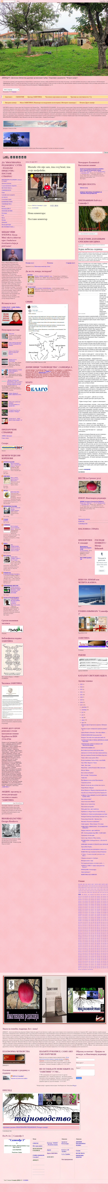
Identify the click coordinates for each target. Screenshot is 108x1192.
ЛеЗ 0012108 (91, 933)
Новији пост (30, 263)
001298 (90, 886)
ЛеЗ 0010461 (85, 910)
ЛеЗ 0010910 (104, 914)
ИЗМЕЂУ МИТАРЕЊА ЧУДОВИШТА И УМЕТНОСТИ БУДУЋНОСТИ (91, 192)
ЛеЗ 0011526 (97, 928)
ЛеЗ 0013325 (91, 946)
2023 (81, 689)
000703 (89, 884)
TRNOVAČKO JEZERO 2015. (88, 748)
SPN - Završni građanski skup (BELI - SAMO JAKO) (93, 833)
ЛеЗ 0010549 (104, 910)
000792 (79, 886)
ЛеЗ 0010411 (97, 896)
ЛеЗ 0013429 (97, 950)
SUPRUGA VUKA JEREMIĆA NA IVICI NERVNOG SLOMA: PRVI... (94, 795)
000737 (92, 884)
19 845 (94, 887)
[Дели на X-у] (54, 205)
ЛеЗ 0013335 (104, 946)
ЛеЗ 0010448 (97, 906)
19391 (85, 892)
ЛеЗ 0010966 (104, 919)
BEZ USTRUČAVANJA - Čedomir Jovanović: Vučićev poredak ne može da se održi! (15, 547)
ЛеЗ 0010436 (85, 902)
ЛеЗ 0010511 (97, 910)
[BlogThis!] (52, 205)
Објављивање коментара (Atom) (42, 266)
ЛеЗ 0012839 (104, 938)
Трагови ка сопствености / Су (81, 97)
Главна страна (5, 438)
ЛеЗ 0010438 (97, 902)
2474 (101, 892)
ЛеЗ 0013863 (104, 956)
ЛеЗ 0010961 (104, 917)
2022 (81, 692)
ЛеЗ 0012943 (97, 943)
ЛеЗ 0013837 (85, 956)
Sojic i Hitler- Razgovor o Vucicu (89, 762)
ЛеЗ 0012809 (97, 936)
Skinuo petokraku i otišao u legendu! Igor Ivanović (16, 465)
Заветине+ (8, 97)
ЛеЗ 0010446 (85, 906)
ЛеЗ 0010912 (85, 915)
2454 (96, 892)
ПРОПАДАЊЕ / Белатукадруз (88, 869)
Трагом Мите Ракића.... (87, 846)
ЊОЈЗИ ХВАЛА (80, 1153)
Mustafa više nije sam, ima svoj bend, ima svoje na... (93, 785)
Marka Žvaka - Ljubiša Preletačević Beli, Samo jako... (93, 767)
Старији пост (70, 263)
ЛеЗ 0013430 (104, 950)
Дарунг (49, 1150)
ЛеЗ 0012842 (85, 940)
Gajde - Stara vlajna (85, 765)
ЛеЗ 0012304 (91, 935)
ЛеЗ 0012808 (91, 936)
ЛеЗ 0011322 (97, 925)
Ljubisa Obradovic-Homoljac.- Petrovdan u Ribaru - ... (94, 732)
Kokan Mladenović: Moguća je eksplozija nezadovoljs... (94, 790)
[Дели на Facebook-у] (56, 205)
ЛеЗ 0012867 (97, 941)
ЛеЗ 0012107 (85, 933)
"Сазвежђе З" (17, 1140)
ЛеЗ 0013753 (85, 953)
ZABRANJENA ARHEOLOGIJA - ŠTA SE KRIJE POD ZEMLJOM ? (94, 827)
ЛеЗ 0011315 (104, 924)
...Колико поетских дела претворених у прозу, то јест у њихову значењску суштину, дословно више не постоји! (14, 382)
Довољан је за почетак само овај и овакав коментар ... (94, 753)
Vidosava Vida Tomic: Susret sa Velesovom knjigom (14, 352)
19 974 (104, 887)
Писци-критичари (6, 224)
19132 (86, 889)
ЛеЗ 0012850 (104, 940)
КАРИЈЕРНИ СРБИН (7, 201)
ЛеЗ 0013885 (104, 958)
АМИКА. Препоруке (7, 436)
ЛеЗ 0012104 (97, 932)
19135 (89, 889)
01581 (79, 887)
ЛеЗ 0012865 (85, 941)
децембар (84, 707)
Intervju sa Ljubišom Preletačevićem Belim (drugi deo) (94, 755)
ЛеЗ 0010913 (91, 915)
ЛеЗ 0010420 (91, 899)
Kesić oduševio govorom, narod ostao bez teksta (92, 750)
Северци (5, 519)
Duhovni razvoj (84, 188)
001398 (100, 886)
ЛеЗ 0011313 (91, 924)
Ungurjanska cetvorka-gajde (87, 835)
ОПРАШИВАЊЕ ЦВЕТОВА (10, 585)
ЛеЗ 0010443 (97, 904)
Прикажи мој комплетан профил (19, 1078)
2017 (81, 705)
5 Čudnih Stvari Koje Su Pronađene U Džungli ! (14, 410)
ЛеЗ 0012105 (104, 932)
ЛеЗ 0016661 (91, 964)
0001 (81, 884)
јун (82, 715)
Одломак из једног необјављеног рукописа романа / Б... (94, 729)
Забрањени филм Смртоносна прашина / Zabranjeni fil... (94, 725)
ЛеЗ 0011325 (85, 927)
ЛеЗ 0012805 (104, 935)
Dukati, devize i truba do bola (88, 804)
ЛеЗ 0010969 (91, 920)
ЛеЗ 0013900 (97, 959)
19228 (88, 890)
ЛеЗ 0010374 (97, 894)
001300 (93, 886)
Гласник (78, 1150)
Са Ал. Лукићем (66, 1154)
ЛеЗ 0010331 (84, 894)
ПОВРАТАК (81, 521)
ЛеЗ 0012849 (97, 940)
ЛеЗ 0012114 (85, 935)
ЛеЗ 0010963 (85, 919)
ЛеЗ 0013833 (91, 954)
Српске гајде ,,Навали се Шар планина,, (91, 838)
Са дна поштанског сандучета (9, 185)
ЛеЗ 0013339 (97, 948)
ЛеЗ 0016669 (97, 964)
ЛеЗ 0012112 (104, 933)
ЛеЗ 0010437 (91, 902)
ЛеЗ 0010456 (85, 909)
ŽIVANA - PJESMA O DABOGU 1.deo (43, 276)
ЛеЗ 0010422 (104, 899)
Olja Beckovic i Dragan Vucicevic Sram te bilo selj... (93, 811)
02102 (85, 887)
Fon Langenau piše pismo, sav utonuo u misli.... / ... (93, 863)
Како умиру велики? (86, 799)
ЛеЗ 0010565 (85, 912)
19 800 (88, 887)
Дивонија (30, 275)
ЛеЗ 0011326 (91, 927)
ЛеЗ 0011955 (97, 930)
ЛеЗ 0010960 (97, 917)
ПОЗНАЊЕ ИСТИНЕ (7, 211)
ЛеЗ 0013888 (91, 959)
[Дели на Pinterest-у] (57, 205)
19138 (92, 889)
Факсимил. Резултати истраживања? (90, 821)
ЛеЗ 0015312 (85, 962)
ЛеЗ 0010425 (91, 901)
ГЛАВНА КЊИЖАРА (38, 1155)
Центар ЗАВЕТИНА (35, 97)
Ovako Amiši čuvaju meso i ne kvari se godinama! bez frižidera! (15, 344)
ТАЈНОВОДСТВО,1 (7, 204)
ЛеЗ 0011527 (104, 928)
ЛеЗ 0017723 (104, 966)
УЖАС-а (48, 371)
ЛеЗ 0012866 (91, 941)
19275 (104, 890)
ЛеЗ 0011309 (97, 922)
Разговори (4, 213)
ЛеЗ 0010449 (104, 906)
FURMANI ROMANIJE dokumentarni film (91, 735)
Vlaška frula (84, 777)
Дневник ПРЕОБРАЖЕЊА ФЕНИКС (80, 1143)
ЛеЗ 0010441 (85, 904)
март (83, 722)
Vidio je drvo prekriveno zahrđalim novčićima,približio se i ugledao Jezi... (14, 404)
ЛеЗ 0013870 (85, 958)
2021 (81, 694)
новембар (84, 709)
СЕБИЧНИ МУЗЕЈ (6, 190)
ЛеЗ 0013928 (85, 961)
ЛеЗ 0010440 (35, 208)
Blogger (74, 1085)
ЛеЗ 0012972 (97, 945)
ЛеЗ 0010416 (97, 898)
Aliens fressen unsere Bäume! (88, 801)
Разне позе (11, 333)
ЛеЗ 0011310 (104, 922)
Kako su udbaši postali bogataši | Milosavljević (15, 479)
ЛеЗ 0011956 (104, 930)
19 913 (97, 887)
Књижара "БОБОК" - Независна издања (52, 1144)
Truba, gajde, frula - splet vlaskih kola (90, 809)
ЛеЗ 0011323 (104, 925)
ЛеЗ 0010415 (91, 898)
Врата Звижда (7, 555)
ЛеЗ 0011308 (91, 922)
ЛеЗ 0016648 (97, 962)
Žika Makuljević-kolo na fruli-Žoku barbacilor (92, 780)
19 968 (100, 887)
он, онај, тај (4, 197)
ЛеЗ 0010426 (97, 901)
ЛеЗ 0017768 (97, 967)
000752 (100, 884)
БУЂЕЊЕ (5, 520)
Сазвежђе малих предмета (8, 195)
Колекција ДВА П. (6, 208)
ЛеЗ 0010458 (97, 909)
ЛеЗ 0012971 (91, 945)
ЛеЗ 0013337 (85, 948)
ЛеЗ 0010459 (104, 909)
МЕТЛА (5, 490)
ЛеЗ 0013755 (97, 953)
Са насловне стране (6, 199)
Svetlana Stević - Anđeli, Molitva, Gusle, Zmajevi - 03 (11, 308)
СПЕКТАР (35, 1143)
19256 (99, 890)
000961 (86, 886)
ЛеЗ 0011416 (91, 928)
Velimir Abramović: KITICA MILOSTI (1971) (15, 393)
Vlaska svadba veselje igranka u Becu (90, 758)
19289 (82, 892)
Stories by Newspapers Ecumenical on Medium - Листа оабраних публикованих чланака (92, 169)
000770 (103, 884)
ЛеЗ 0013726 (97, 951)
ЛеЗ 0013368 (104, 948)
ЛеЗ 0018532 (84, 969)
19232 (93, 890)
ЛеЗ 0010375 (104, 894)
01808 (82, 887)
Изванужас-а (43, 372)
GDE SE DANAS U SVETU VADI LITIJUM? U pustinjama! (15, 371)
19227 (85, 890)
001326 (96, 886)
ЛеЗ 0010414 (85, 898)
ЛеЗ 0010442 (91, 904)
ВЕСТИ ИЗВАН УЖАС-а (8, 227)
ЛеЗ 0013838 (91, 956)
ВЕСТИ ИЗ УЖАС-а (7, 188)
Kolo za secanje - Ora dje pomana (89, 775)
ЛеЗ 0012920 (85, 943)
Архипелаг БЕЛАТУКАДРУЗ (11, 598)
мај (82, 717)
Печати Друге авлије (87, 102)
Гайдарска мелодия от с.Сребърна (89, 858)
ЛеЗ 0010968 (85, 920)
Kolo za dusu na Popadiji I (87, 773)
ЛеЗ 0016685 (104, 964)
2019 (81, 700)
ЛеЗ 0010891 (85, 914)
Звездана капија (10, 102)
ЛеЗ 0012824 (91, 938)
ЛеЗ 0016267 (91, 962)
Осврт (3, 192)
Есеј (3, 215)
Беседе (3, 206)
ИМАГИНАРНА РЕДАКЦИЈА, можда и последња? (12, 180)
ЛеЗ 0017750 (91, 967)
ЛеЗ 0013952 (91, 961)
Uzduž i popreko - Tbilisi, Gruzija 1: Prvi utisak (92, 824)
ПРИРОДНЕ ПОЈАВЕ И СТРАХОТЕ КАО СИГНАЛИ (94, 844)
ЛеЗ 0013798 (104, 953)
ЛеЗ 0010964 (91, 919)
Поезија (4, 220)
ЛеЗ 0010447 (91, 906)
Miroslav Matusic (85, 770)
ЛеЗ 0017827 (104, 967)
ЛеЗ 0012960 (85, 945)
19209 (79, 890)
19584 (88, 892)
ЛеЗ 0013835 (104, 954)
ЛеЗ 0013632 (85, 951)
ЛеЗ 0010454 (104, 907)
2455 (98, 892)
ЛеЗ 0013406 (85, 950)
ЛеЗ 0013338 (91, 948)
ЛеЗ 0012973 (104, 945)
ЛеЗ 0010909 (97, 914)
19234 (96, 890)
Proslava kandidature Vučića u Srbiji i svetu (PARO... (93, 760)
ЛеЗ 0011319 (91, 925)
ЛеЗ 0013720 (91, 951)
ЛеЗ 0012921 (91, 943)
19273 (102, 890)
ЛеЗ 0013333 (97, 946)
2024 (81, 687)
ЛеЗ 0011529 (85, 930)
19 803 (91, 887)
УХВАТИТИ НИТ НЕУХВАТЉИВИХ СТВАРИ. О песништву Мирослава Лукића (15, 602)
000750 (96, 884)
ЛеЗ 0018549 (90, 969)
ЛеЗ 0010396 (91, 896)
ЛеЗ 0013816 (85, 954)
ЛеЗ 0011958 (85, 932)
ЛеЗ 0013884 (97, 958)
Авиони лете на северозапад (13, 360)
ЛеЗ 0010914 (97, 915)
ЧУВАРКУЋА (7, 573)
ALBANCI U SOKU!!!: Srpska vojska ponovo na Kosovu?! (92, 866)
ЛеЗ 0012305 (97, 935)
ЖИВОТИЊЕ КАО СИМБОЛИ (89, 874)
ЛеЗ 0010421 (97, 899)
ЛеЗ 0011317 (85, 925)
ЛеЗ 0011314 (97, 924)
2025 (81, 684)
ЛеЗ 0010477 (91, 910)
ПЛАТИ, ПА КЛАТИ (8, 462)
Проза (3, 218)
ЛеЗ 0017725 (85, 967)
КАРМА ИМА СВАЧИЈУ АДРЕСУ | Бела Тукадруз (16, 558)
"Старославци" (31, 287)
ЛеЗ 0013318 (85, 946)
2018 (81, 702)
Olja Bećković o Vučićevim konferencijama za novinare (94, 814)
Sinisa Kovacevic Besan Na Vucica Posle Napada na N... (94, 792)
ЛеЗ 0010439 (104, 902)
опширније (87, 469)
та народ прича (37, 1146)
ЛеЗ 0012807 (85, 936)
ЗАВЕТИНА (6, 476)
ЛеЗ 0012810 (104, 936)
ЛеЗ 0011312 (85, 924)
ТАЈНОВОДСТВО (82, 523)
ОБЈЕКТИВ (20, 97)
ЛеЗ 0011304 (97, 920)
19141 (95, 889)
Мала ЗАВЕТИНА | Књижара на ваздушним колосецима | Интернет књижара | (48, 102)
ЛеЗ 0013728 (104, 951)
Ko (65, 1150)
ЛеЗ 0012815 (85, 938)
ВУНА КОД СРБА (15, 492)
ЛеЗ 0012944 (104, 943)
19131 (83, 889)
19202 (104, 889)
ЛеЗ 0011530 (91, 930)
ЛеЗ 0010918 (91, 917)
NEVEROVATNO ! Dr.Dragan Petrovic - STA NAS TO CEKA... (94, 841)
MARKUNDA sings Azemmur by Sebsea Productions (93, 852)
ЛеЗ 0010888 (97, 912)
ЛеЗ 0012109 (97, 933)
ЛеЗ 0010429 (104, 901)
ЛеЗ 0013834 (97, 954)
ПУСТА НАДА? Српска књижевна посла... (15, 527)
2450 (93, 892)
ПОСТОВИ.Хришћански (86, 558)
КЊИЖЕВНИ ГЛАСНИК (10, 506)
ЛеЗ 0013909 (104, 959)
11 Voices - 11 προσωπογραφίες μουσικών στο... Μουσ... (93, 854)
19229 (90, 890)
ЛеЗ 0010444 (104, 904)
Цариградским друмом (84, 519)
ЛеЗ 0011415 (85, 928)
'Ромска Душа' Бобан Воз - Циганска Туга (91, 819)
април (83, 720)
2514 (103, 892)
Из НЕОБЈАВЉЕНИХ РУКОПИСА (11, 574)
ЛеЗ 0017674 (97, 966)
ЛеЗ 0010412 (104, 896)
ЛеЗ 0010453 (97, 907)
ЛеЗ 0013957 (104, 961)
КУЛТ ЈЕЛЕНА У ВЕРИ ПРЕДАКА (43, 288)
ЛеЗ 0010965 (97, 919)
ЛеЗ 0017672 (91, 966)
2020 (81, 697)
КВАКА (5, 543)
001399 (103, 886)
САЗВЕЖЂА (6, 525)
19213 (82, 890)
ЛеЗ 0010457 (91, 909)
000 (79, 884)
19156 (101, 889)
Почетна (50, 263)
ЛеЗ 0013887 (85, 959)
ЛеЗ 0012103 (91, 932)
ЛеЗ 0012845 (91, 940)
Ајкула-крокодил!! (86, 872)
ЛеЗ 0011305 (104, 920)
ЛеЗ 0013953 (97, 961)
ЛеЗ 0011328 (104, 927)
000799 (83, 886)
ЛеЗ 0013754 (91, 953)
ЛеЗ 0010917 (85, 917)
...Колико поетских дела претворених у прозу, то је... (94, 849)
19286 (79, 892)
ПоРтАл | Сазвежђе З (18, 1076)
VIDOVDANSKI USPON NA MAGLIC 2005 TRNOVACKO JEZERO (92, 744)
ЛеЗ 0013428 (91, 950)
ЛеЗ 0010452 (91, 907)
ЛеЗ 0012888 (104, 941)
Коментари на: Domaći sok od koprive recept (85, 548)
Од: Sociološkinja (84, 550)
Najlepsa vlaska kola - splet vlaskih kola (90, 830)
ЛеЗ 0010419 (85, 899)
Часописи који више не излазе (56, 97)
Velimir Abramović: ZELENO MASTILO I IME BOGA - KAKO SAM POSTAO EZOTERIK (16, 589)
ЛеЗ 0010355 (91, 894)
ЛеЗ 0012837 (97, 938)
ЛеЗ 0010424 (85, 901)
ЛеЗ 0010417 (104, 898)
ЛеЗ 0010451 (85, 907)
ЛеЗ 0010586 (91, 912)
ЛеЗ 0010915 (104, 915)
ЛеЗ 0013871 (91, 958)
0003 (86, 884)
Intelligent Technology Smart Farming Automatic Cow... (94, 816)
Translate (14, 92)
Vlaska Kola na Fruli (86, 782)
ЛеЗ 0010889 (104, 912)
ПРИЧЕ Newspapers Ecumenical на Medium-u (92, 501)
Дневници (4, 222)
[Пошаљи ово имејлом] (51, 205)
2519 (106, 892)
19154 (98, 889)
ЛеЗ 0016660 (85, 964)
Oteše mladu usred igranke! (87, 806)
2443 (91, 892)
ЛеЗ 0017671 (85, 966)
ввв (79, 894)
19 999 (79, 889)
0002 (84, 884)
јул (82, 712)
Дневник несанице (6, 183)
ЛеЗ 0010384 (85, 896)
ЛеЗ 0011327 (97, 927)
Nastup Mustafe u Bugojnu (87, 787)
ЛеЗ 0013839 (97, 956)
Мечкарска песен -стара (87, 860)
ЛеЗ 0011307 (85, 922)
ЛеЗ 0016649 (104, 962)
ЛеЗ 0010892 (91, 914)
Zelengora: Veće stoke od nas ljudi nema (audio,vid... (93, 737)
